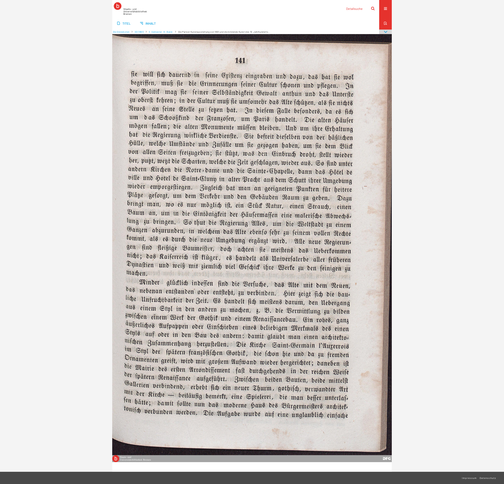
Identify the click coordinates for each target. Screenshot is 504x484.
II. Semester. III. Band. (161, 31)
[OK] (373, 8)
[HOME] (130, 8)
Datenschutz (488, 478)
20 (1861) (139, 31)
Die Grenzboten (121, 31)
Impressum (469, 478)
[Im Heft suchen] (385, 23)
